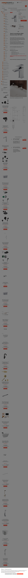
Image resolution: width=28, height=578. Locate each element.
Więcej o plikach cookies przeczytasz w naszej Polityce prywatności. (8, 572)
